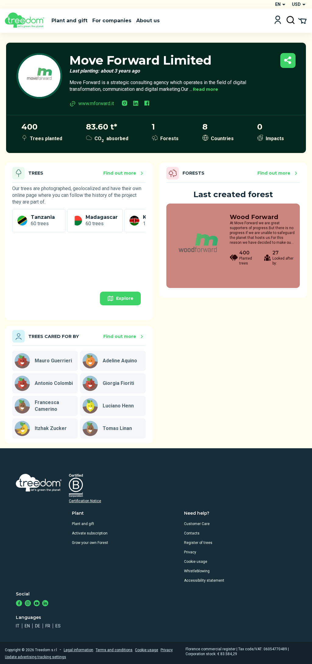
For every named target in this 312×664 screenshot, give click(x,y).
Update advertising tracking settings (35, 657)
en (27, 625)
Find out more (119, 173)
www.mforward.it (96, 103)
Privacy (190, 552)
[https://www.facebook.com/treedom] (19, 604)
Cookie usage (195, 561)
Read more (205, 89)
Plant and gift (83, 524)
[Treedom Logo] (26, 20)
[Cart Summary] (302, 20)
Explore (124, 298)
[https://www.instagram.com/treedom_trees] (28, 604)
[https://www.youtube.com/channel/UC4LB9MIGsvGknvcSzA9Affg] (37, 604)
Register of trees (198, 543)
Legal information (78, 650)
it (18, 625)
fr (47, 625)
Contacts (192, 533)
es (58, 625)
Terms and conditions (114, 650)
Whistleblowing (197, 571)
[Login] (277, 21)
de (37, 625)
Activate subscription (90, 533)
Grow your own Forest (90, 543)
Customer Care (197, 524)
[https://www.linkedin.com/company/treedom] (45, 604)
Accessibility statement (204, 580)
